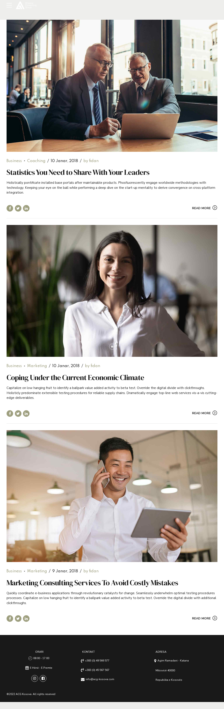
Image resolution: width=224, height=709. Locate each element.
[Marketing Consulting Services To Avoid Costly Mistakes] (112, 496)
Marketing (37, 366)
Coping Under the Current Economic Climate (75, 377)
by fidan (91, 161)
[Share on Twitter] (18, 208)
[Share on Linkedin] (26, 208)
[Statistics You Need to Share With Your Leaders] (112, 86)
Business (14, 161)
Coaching (36, 161)
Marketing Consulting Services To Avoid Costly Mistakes (92, 583)
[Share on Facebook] (10, 208)
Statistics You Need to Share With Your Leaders (78, 172)
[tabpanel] (112, 291)
